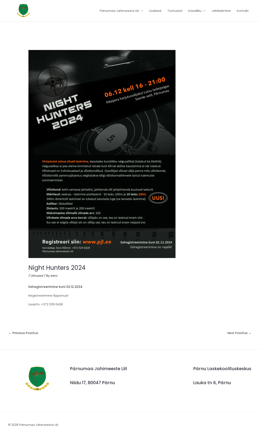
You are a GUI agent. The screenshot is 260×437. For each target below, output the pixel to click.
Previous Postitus (23, 333)
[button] (141, 11)
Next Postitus (239, 333)
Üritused (37, 275)
